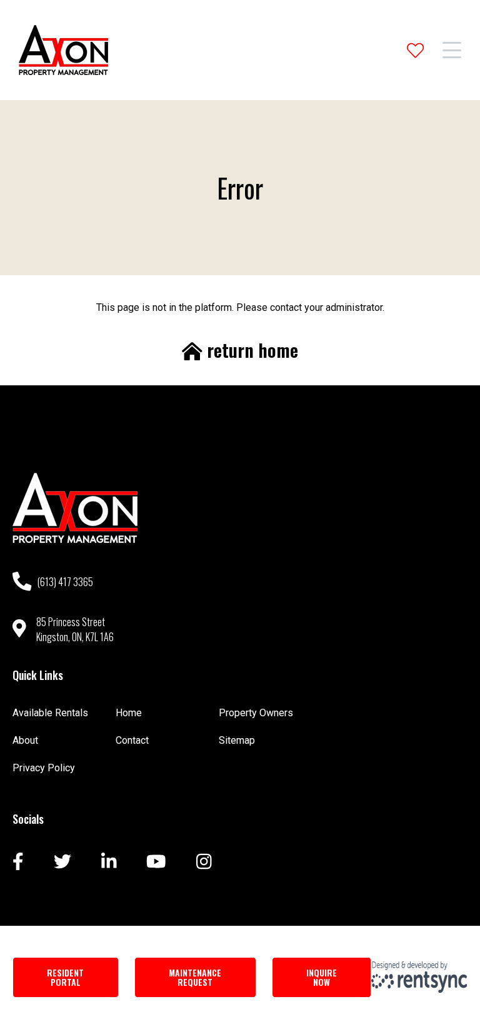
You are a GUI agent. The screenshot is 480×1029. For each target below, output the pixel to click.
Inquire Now (321, 977)
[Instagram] (204, 862)
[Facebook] (18, 862)
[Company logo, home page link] (63, 50)
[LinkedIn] (109, 862)
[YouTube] (156, 862)
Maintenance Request (195, 977)
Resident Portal (65, 977)
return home (250, 350)
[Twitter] (62, 862)
